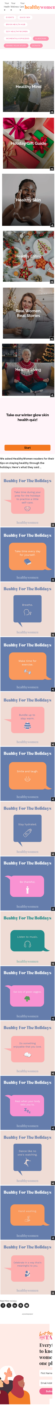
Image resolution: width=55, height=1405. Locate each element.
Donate (36, 45)
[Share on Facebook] (3, 1305)
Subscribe (41, 38)
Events (10, 17)
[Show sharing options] (52, 112)
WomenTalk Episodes (17, 38)
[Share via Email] (26, 1305)
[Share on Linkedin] (14, 1305)
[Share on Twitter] (8, 1305)
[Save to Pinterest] (20, 1305)
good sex (25, 17)
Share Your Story (16, 45)
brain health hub (15, 24)
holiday (13, 1301)
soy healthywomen (17, 31)
